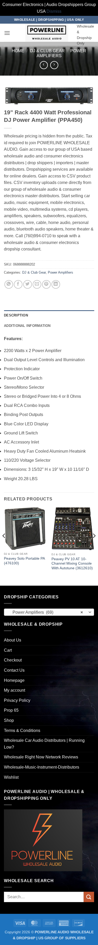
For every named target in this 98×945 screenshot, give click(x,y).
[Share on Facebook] (18, 284)
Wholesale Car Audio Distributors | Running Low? (44, 743)
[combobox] (49, 612)
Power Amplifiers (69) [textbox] (46, 612)
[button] (7, 33)
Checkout (13, 660)
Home (18, 51)
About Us (12, 640)
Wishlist (11, 777)
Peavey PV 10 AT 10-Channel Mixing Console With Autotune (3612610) (72, 563)
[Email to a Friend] (37, 284)
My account (14, 690)
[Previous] (4, 546)
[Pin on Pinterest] (46, 284)
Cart (8, 650)
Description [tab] (16, 315)
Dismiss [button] (54, 11)
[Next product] (44, 65)
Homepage (14, 680)
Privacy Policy (17, 700)
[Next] (94, 546)
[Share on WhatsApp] (8, 284)
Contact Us (14, 670)
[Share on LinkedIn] (55, 284)
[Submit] (89, 897)
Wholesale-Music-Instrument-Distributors (41, 767)
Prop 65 (11, 710)
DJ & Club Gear (47, 51)
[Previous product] (54, 65)
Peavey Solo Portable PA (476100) (24, 561)
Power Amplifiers (60, 272)
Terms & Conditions (22, 730)
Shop (9, 720)
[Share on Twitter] (27, 284)
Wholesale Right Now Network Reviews (41, 757)
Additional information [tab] (27, 326)
